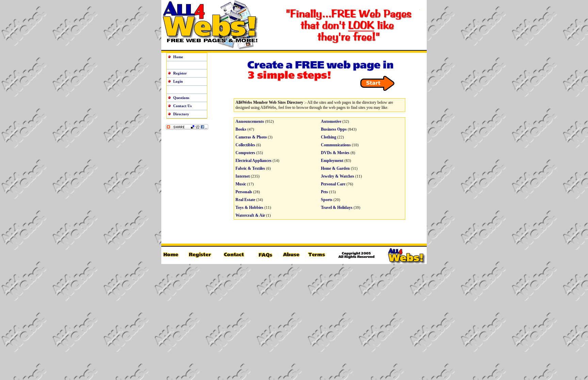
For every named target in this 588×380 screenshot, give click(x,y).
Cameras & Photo (251, 137)
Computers (245, 152)
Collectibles (245, 145)
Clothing (328, 137)
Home (178, 57)
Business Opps (334, 129)
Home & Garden (335, 168)
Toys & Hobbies (249, 207)
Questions (181, 98)
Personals (243, 191)
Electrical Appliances (253, 160)
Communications (336, 145)
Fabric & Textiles (250, 168)
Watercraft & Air (250, 215)
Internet (242, 176)
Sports (326, 199)
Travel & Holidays (337, 207)
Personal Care (333, 184)
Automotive (331, 121)
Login (178, 81)
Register (180, 73)
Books (240, 129)
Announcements (249, 121)
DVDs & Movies (335, 152)
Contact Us (182, 106)
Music (240, 184)
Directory (181, 114)
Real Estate (245, 199)
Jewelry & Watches (337, 176)
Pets (324, 191)
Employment (332, 160)
